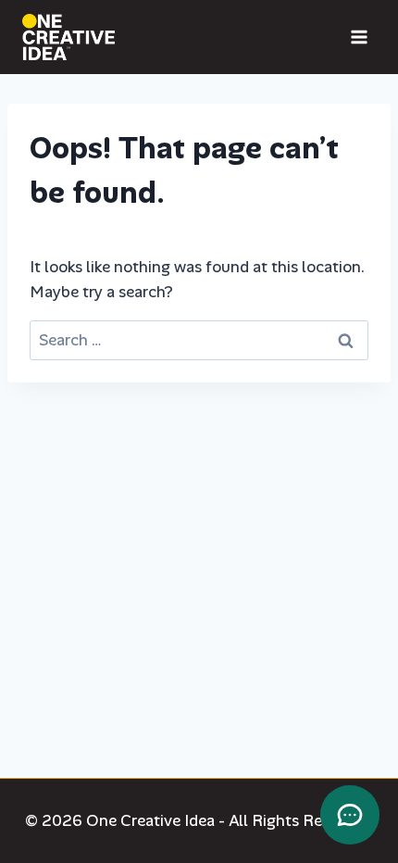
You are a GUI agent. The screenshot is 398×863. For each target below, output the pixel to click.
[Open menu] (359, 36)
